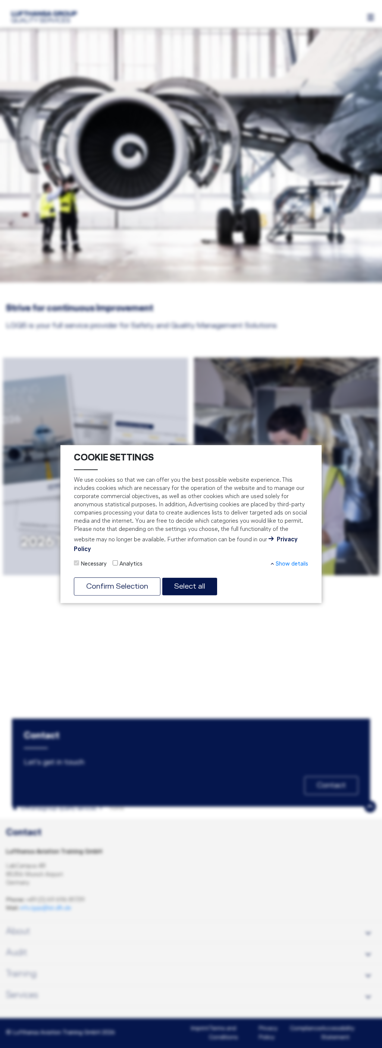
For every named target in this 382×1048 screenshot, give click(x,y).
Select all (189, 586)
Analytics (131, 564)
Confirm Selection (117, 586)
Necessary (94, 564)
